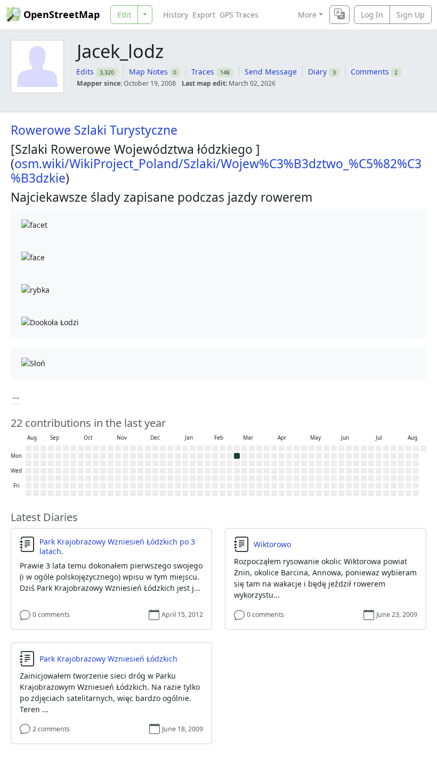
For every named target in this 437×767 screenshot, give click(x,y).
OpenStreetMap (61, 14)
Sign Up (410, 15)
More (307, 15)
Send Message (271, 72)
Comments (370, 72)
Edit (124, 15)
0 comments (51, 614)
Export (203, 15)
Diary (317, 72)
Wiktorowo (272, 544)
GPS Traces (239, 15)
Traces (202, 72)
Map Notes (148, 72)
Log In (372, 15)
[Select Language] (339, 14)
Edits (85, 72)
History (175, 15)
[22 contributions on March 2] (237, 456)
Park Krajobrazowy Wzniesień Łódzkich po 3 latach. (117, 546)
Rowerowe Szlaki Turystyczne (94, 130)
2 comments (51, 728)
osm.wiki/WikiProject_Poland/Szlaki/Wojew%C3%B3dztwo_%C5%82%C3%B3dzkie (216, 170)
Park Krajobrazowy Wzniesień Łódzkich (108, 659)
